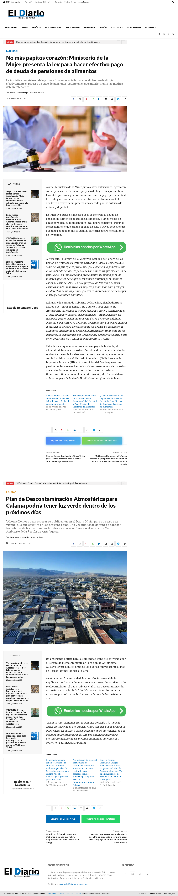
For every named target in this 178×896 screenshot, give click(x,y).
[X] (173, 34)
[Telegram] (118, 99)
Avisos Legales (83, 2)
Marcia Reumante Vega (19, 92)
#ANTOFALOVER (134, 27)
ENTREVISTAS (89, 27)
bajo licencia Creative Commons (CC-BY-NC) (65, 893)
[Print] (112, 99)
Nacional (12, 50)
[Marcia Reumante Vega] (22, 295)
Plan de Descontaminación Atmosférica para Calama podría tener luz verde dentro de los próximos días (65, 458)
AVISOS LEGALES (152, 27)
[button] (173, 2)
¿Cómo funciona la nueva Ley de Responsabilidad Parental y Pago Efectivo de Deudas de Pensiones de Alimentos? (111, 401)
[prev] (118, 42)
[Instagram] (164, 34)
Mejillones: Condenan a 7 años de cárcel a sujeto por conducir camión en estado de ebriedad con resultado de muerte (108, 460)
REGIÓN (35, 27)
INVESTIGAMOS (117, 27)
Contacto (58, 2)
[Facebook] (159, 34)
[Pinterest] (86, 99)
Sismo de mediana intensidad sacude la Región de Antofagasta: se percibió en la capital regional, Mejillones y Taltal (17, 267)
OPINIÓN (103, 27)
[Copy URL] (124, 99)
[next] (123, 42)
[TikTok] (168, 34)
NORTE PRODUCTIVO (53, 27)
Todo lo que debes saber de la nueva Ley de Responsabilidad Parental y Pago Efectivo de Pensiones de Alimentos (85, 401)
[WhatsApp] (92, 99)
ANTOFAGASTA (11, 27)
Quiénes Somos (70, 2)
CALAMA (24, 27)
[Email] (105, 99)
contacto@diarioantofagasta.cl (74, 884)
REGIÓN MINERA (73, 27)
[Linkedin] (99, 99)
